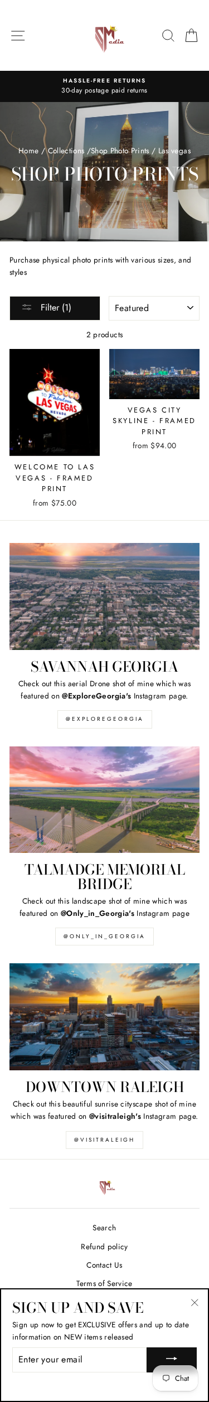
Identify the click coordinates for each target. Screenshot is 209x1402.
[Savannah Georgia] (104, 596)
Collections (66, 150)
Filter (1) (54, 307)
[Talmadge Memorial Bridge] (104, 799)
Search (104, 1227)
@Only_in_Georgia (104, 936)
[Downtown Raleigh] (104, 1016)
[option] (104, 86)
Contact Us (104, 1264)
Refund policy (104, 1246)
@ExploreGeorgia (105, 719)
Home (28, 150)
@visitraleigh (104, 1140)
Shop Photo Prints (120, 150)
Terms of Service (104, 1283)
